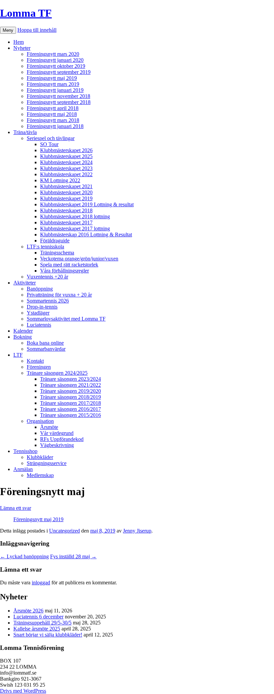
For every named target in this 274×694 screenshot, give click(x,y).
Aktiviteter (24, 282)
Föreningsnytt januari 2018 (55, 126)
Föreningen (39, 367)
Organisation (40, 421)
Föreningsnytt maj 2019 (52, 78)
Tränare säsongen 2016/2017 (70, 409)
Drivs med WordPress (23, 691)
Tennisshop (25, 451)
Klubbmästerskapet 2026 (66, 150)
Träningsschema (57, 252)
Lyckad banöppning (24, 556)
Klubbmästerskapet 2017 (66, 222)
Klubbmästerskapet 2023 (66, 168)
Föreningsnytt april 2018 (53, 108)
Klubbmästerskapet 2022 (66, 174)
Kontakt (35, 361)
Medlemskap (40, 475)
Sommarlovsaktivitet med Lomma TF (66, 319)
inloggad (41, 582)
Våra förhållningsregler (64, 270)
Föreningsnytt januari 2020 (55, 60)
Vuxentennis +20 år (47, 276)
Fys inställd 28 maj (73, 556)
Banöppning (40, 289)
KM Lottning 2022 (60, 180)
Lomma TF (26, 13)
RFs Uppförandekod (62, 439)
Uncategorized (64, 531)
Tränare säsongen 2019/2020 (70, 391)
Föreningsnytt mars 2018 (53, 120)
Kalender (23, 331)
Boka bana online (45, 343)
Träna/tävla (25, 132)
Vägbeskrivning (57, 445)
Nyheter (21, 48)
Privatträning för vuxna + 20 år (59, 295)
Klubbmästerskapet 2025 (66, 156)
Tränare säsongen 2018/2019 (70, 397)
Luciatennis (39, 325)
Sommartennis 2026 (48, 301)
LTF (18, 355)
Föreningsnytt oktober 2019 (56, 66)
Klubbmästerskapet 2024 (66, 162)
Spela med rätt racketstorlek (69, 264)
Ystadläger (38, 313)
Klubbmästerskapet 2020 (66, 192)
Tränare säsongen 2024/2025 (57, 373)
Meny (8, 30)
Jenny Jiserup (137, 531)
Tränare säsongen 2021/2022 (70, 385)
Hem (18, 42)
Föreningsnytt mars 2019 (53, 84)
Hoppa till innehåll (36, 30)
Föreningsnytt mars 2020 (53, 54)
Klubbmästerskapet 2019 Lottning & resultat (87, 204)
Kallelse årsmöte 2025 (36, 628)
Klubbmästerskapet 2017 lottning (75, 228)
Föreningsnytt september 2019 (59, 72)
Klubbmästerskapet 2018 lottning (75, 216)
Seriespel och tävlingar (51, 138)
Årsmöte (49, 427)
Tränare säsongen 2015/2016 (70, 415)
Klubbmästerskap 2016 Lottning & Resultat (86, 234)
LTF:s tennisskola (45, 246)
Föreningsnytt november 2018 (58, 96)
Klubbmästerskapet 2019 (66, 198)
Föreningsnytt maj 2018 (52, 114)
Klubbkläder (40, 457)
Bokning (22, 337)
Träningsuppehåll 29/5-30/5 (42, 622)
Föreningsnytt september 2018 (59, 102)
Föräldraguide (55, 240)
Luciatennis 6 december (38, 616)
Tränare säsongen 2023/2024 (70, 379)
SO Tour (49, 144)
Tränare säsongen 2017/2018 (70, 403)
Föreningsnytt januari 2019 (55, 90)
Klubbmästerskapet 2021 (66, 186)
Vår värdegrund (57, 433)
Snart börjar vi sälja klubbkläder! (47, 635)
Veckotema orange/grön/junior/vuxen (79, 258)
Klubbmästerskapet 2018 (66, 210)
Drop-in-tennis (42, 307)
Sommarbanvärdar (46, 349)
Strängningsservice (46, 463)
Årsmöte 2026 (28, 610)
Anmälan (23, 469)
